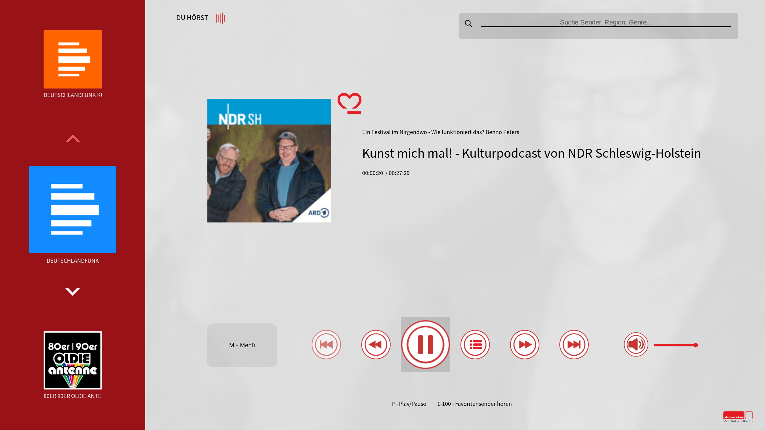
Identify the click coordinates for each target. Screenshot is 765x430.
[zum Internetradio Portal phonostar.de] (738, 421)
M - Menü (242, 345)
